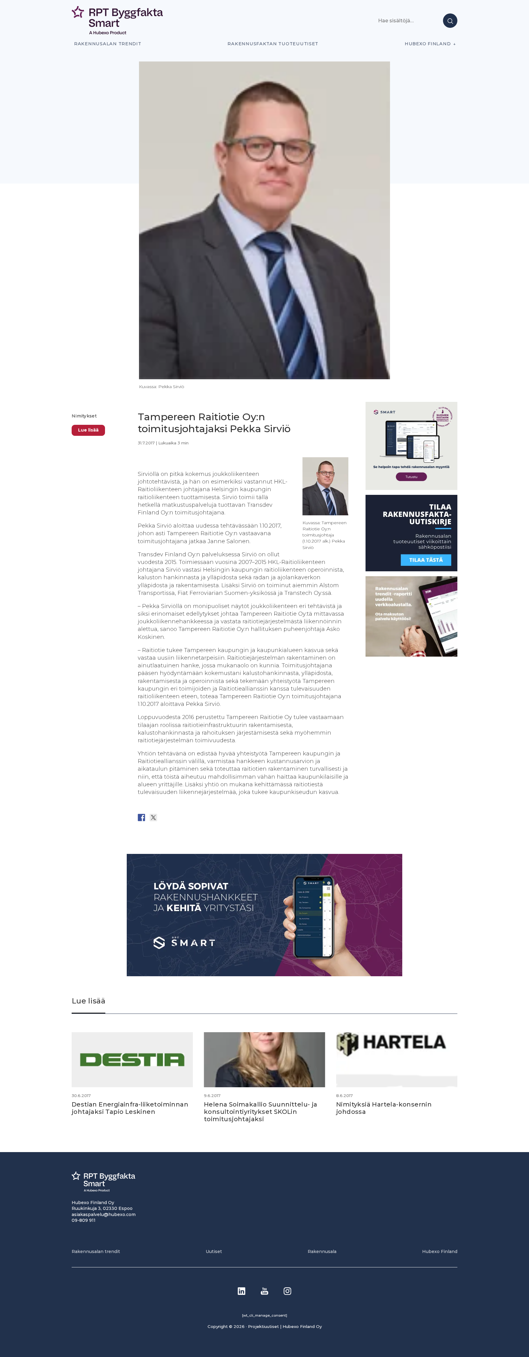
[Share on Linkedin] (189, 817)
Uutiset (214, 1251)
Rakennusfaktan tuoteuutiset (272, 43)
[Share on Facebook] (141, 817)
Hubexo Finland (428, 43)
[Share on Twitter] (153, 817)
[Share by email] (201, 817)
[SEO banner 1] (411, 488)
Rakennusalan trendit (107, 43)
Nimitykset (84, 415)
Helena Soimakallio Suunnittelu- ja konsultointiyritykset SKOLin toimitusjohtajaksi (260, 1112)
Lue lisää (88, 430)
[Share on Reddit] (165, 817)
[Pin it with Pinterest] (177, 817)
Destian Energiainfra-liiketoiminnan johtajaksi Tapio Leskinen (130, 1108)
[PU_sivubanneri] (411, 655)
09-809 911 (84, 1220)
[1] (411, 570)
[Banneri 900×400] (264, 974)
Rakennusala (322, 1251)
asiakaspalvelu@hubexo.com (104, 1214)
